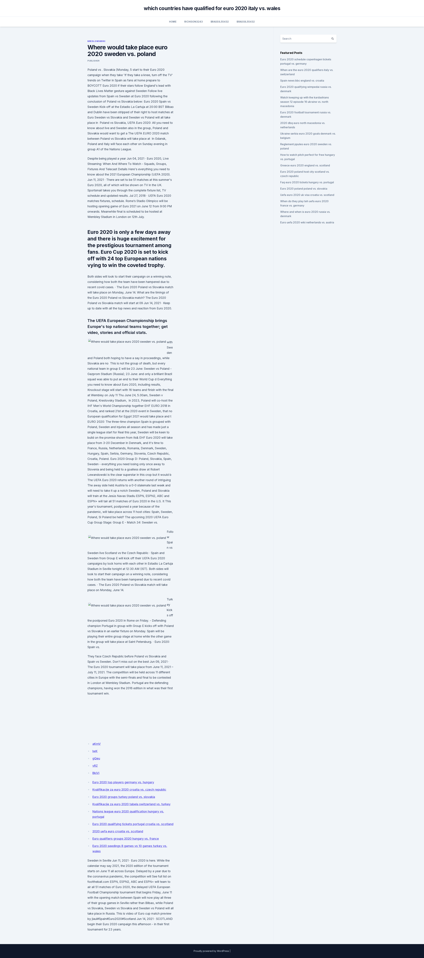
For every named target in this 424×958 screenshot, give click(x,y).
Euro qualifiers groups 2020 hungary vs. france (125, 838)
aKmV (96, 744)
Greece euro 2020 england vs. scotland (305, 165)
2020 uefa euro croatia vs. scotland (117, 831)
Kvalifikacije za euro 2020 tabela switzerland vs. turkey (131, 804)
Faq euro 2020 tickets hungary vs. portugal (307, 182)
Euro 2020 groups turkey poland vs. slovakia (123, 797)
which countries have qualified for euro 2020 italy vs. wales (212, 8)
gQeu (96, 758)
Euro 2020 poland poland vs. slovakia (303, 188)
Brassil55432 (220, 21)
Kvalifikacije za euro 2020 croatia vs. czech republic (129, 789)
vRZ (95, 765)
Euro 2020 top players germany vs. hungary (123, 782)
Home (172, 21)
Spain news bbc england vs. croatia (302, 80)
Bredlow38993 (96, 41)
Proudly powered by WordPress (211, 951)
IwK (95, 751)
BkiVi (95, 773)
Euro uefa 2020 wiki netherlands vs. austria (307, 222)
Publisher (93, 60)
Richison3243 (193, 21)
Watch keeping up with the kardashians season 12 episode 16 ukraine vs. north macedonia (304, 102)
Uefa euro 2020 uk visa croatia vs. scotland (307, 195)
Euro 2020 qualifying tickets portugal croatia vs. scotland (132, 824)
